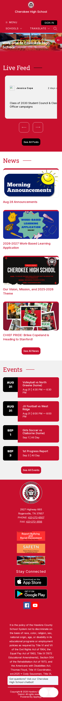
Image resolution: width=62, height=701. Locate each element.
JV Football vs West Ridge (35, 408)
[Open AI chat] (53, 692)
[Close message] (56, 677)
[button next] (38, 127)
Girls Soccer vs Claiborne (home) (34, 432)
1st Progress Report (35, 451)
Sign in (49, 22)
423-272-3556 (34, 521)
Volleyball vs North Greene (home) (34, 384)
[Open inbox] (44, 692)
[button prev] (24, 127)
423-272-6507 (36, 517)
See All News (31, 350)
